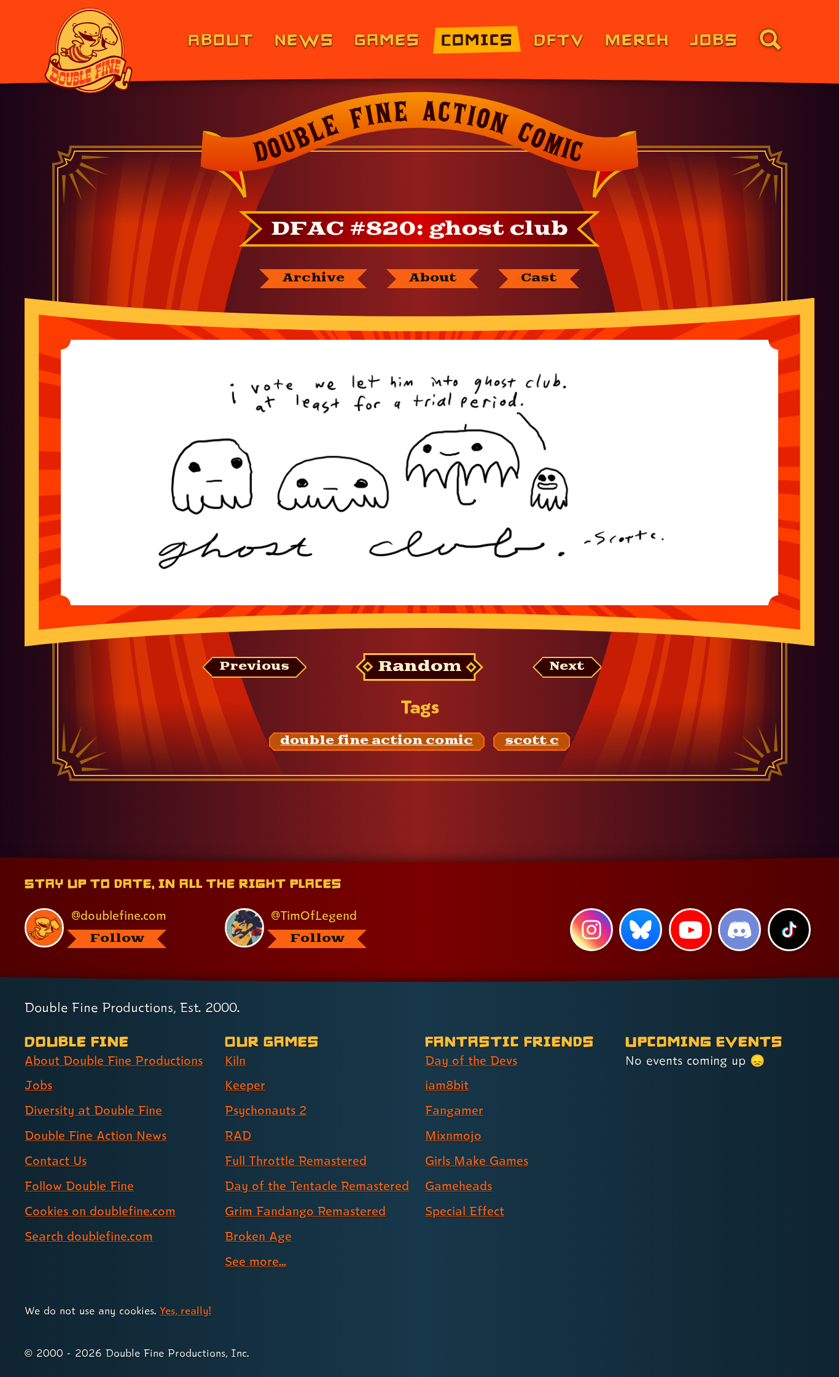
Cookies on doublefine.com (100, 1211)
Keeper (245, 1085)
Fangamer (454, 1110)
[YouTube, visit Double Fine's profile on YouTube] (690, 929)
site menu (406, 861)
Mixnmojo (453, 1135)
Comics (477, 39)
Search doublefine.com (89, 1236)
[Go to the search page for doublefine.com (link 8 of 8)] (770, 39)
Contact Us (56, 1160)
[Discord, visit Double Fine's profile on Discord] (739, 929)
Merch (637, 39)
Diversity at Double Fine (93, 1110)
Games (387, 39)
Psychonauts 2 (265, 1110)
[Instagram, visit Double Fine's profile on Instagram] (591, 929)
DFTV (559, 39)
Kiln (235, 1060)
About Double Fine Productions (114, 1060)
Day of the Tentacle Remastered (317, 1186)
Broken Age (258, 1236)
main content (484, 861)
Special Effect (464, 1211)
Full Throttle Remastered (296, 1160)
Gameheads (458, 1186)
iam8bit (447, 1085)
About (221, 39)
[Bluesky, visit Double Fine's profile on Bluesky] (640, 929)
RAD (238, 1135)
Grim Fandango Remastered (305, 1211)
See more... (255, 1261)
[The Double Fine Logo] (89, 50)
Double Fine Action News (95, 1135)
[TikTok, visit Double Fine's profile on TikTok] (789, 929)
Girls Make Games (476, 1160)
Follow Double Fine (79, 1186)
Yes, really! (185, 1310)
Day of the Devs (471, 1060)
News (304, 39)
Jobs (714, 39)
